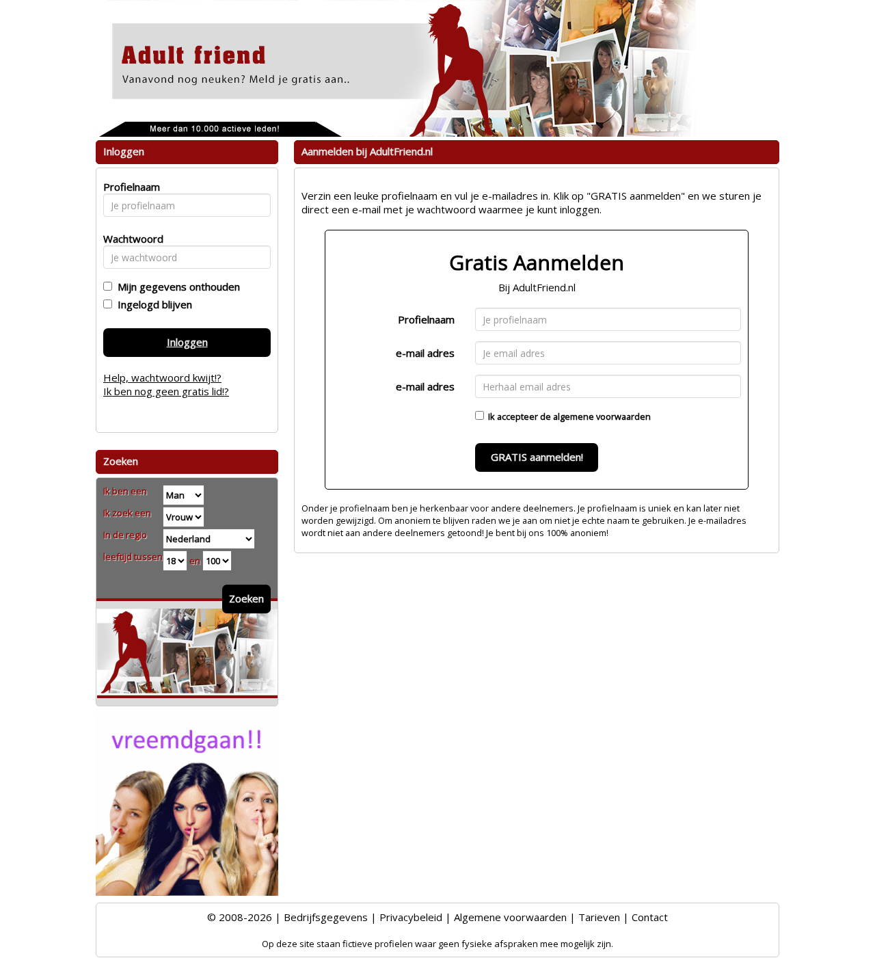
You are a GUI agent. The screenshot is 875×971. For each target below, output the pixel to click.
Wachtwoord (129, 238)
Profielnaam (426, 319)
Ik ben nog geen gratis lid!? (166, 391)
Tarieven (599, 917)
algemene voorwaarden (602, 416)
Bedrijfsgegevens (326, 917)
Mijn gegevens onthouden (176, 286)
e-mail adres (425, 353)
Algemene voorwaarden (510, 917)
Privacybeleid (410, 917)
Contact (650, 917)
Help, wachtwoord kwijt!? (162, 377)
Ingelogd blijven (152, 304)
